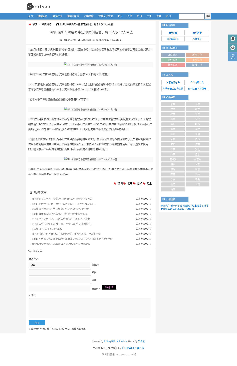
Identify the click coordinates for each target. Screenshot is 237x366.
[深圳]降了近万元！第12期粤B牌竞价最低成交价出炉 (60, 209)
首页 (30, 16)
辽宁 (197, 154)
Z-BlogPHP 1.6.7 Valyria (115, 341)
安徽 (173, 144)
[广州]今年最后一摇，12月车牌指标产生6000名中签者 (61, 219)
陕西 (197, 124)
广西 (197, 139)
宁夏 (173, 179)
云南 (173, 139)
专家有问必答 (173, 82)
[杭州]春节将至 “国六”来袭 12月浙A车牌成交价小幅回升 (62, 199)
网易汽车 (165, 206)
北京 (120, 16)
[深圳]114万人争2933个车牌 (47, 229)
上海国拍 (189, 209)
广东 (173, 109)
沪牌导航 (89, 16)
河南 (173, 119)
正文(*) (32, 295)
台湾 (197, 184)
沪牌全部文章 (105, 16)
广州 (149, 16)
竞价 (173, 60)
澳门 (173, 184)
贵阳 (168, 16)
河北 (197, 119)
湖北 (197, 149)
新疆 (197, 169)
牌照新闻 (43, 16)
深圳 (158, 16)
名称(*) (95, 265)
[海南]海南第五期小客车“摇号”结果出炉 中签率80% (59, 214)
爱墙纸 (141, 341)
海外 (173, 189)
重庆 (197, 129)
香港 (197, 179)
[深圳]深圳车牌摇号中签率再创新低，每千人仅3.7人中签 (84, 24)
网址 (94, 280)
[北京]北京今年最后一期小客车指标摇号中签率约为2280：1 (64, 204)
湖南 (173, 129)
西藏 (173, 174)
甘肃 (197, 164)
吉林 (197, 174)
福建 (173, 134)
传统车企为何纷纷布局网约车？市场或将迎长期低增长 (61, 244)
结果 (149, 183)
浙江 (197, 114)
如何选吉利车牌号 (197, 88)
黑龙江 (173, 159)
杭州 (139, 16)
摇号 (130, 183)
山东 (197, 109)
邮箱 (94, 272)
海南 (197, 144)
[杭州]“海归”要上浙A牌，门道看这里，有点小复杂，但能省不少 (66, 234)
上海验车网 (200, 206)
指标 (139, 183)
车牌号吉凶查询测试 (173, 88)
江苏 (173, 114)
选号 (197, 55)
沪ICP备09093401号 (133, 348)
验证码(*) (96, 289)
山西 (173, 154)
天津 (129, 16)
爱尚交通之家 (187, 206)
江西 (173, 149)
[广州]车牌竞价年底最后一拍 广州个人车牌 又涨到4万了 (62, 224)
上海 (173, 55)
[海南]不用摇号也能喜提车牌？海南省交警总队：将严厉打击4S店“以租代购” (73, 239)
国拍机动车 (178, 209)
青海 (173, 169)
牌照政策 (57, 16)
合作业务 (197, 39)
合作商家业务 (197, 82)
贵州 (173, 164)
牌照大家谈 (73, 16)
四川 (173, 124)
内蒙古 (197, 159)
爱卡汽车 (175, 206)
